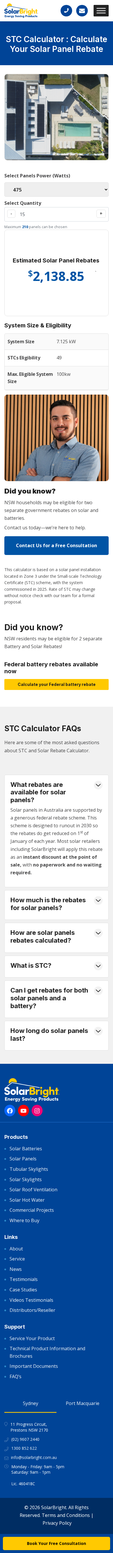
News (16, 1269)
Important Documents (34, 1366)
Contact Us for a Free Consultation (56, 545)
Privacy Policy (57, 1523)
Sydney (30, 1403)
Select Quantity (22, 203)
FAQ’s (15, 1376)
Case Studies (23, 1289)
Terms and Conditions (66, 1515)
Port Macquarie (82, 1403)
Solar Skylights (26, 1179)
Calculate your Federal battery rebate (57, 684)
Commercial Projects (32, 1210)
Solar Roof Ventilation (33, 1189)
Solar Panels (23, 1159)
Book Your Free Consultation (56, 1543)
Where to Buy (24, 1220)
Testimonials (24, 1279)
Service (17, 1259)
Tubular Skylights (29, 1169)
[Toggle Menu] (101, 10)
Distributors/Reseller (32, 1310)
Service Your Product (32, 1338)
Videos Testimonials (31, 1300)
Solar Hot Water (27, 1200)
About (16, 1249)
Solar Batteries (26, 1148)
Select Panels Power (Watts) (37, 175)
